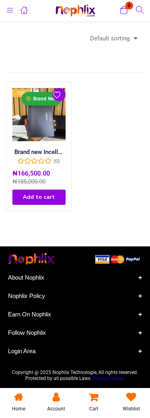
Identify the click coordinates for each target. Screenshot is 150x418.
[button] (124, 10)
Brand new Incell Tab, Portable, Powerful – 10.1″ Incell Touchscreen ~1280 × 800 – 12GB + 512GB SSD (39, 152)
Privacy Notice (109, 378)
